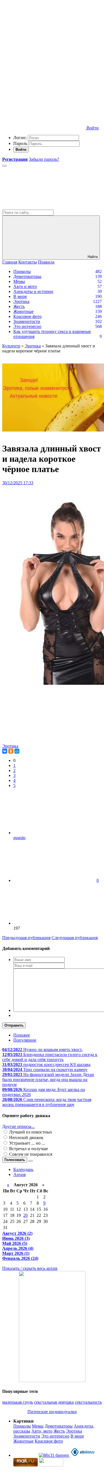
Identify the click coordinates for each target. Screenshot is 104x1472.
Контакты (27, 262)
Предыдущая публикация (26, 937)
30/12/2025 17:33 (17, 482)
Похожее (21, 1035)
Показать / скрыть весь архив (29, 1268)
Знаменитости (26, 321)
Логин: (20, 137)
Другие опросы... (18, 1126)
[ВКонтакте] (4, 751)
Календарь (23, 1169)
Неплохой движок (26, 1137)
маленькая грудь (17, 1402)
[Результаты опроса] (30, 1161)
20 (25, 1215)
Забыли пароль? (44, 159)
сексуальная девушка (54, 1402)
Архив (19, 1174)
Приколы (22, 271)
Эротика (21, 301)
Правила (46, 262)
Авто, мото (41, 1431)
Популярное (24, 1040)
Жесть (19, 306)
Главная (9, 262)
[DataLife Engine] (43, 42)
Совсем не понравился (30, 1154)
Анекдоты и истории (33, 291)
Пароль (20, 143)
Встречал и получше (28, 1148)
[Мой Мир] (16, 751)
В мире (20, 296)
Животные (23, 311)
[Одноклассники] (10, 751)
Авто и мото (25, 286)
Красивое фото (27, 316)
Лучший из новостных (30, 1132)
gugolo (19, 837)
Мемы (19, 281)
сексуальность (88, 1402)
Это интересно (27, 326)
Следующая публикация (75, 937)
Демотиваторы (27, 276)
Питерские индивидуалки (52, 1411)
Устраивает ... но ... (26, 1143)
